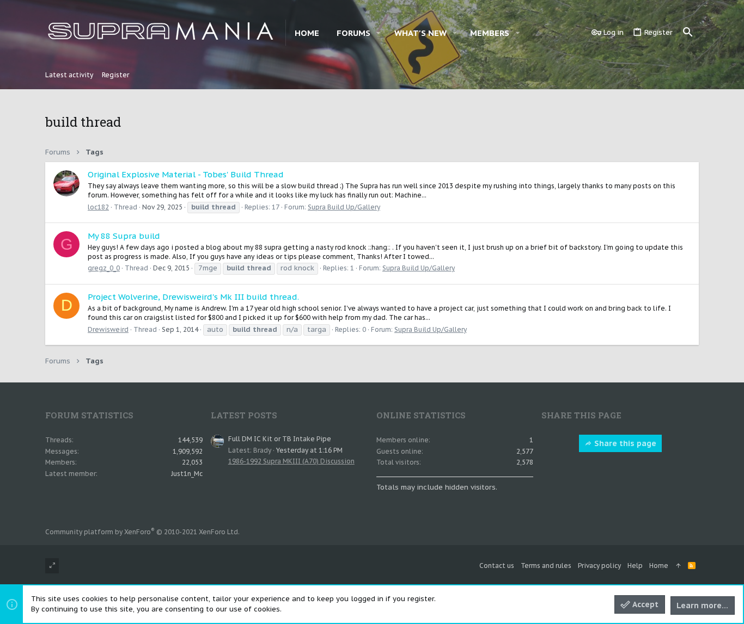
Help (635, 565)
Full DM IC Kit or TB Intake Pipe (279, 439)
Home (658, 565)
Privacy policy (599, 565)
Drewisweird (108, 329)
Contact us (496, 565)
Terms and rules (546, 565)
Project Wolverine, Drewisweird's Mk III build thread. (193, 297)
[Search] (688, 32)
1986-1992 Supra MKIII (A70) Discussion (291, 461)
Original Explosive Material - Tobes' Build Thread (186, 174)
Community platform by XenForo (142, 532)
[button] (378, 33)
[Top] (678, 566)
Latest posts (244, 415)
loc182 (98, 207)
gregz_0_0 (104, 268)
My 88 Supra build (124, 236)
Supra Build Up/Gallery (344, 207)
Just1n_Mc (187, 473)
